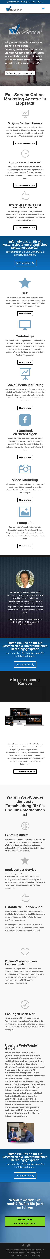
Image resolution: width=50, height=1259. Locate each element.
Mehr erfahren (25, 313)
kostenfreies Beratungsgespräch (25, 1221)
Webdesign (25, 336)
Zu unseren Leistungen (25, 143)
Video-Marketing (25, 480)
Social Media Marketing (25, 385)
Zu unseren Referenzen (25, 771)
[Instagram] (28, 1245)
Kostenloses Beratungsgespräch (21, 73)
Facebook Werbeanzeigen (25, 432)
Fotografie (25, 523)
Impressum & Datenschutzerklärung (25, 1255)
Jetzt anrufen (23, 263)
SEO (25, 293)
